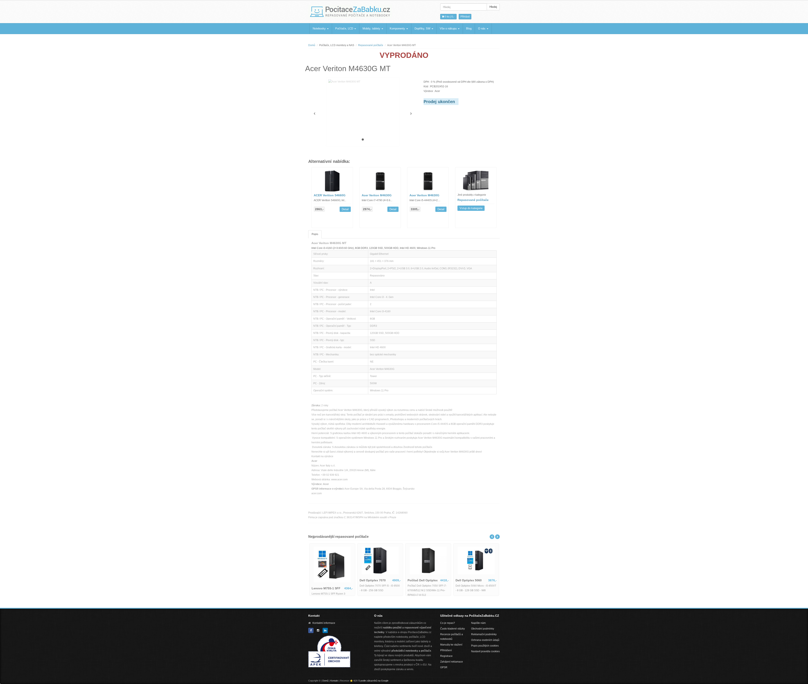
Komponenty (398, 28)
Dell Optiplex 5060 (469, 580)
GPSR (443, 667)
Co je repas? (447, 623)
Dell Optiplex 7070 (373, 580)
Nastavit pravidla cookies (485, 651)
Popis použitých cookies (485, 645)
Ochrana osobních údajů (485, 640)
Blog (469, 28)
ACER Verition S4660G (330, 195)
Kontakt (334, 680)
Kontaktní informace (323, 623)
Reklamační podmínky (484, 634)
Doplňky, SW (423, 28)
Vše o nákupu (448, 28)
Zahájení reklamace (451, 661)
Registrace (446, 656)
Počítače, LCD (344, 28)
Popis (315, 234)
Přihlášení (446, 650)
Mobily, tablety (372, 28)
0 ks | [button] (449, 16)
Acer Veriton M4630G (377, 195)
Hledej (493, 6)
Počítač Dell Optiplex (423, 580)
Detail (345, 209)
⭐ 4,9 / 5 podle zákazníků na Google (369, 680)
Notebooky (320, 28)
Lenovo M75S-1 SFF (326, 588)
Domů (311, 45)
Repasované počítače (370, 45)
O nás (482, 28)
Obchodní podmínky (482, 628)
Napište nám (478, 623)
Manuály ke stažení (451, 644)
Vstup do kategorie (471, 208)
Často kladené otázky (452, 628)
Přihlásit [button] (465, 16)
